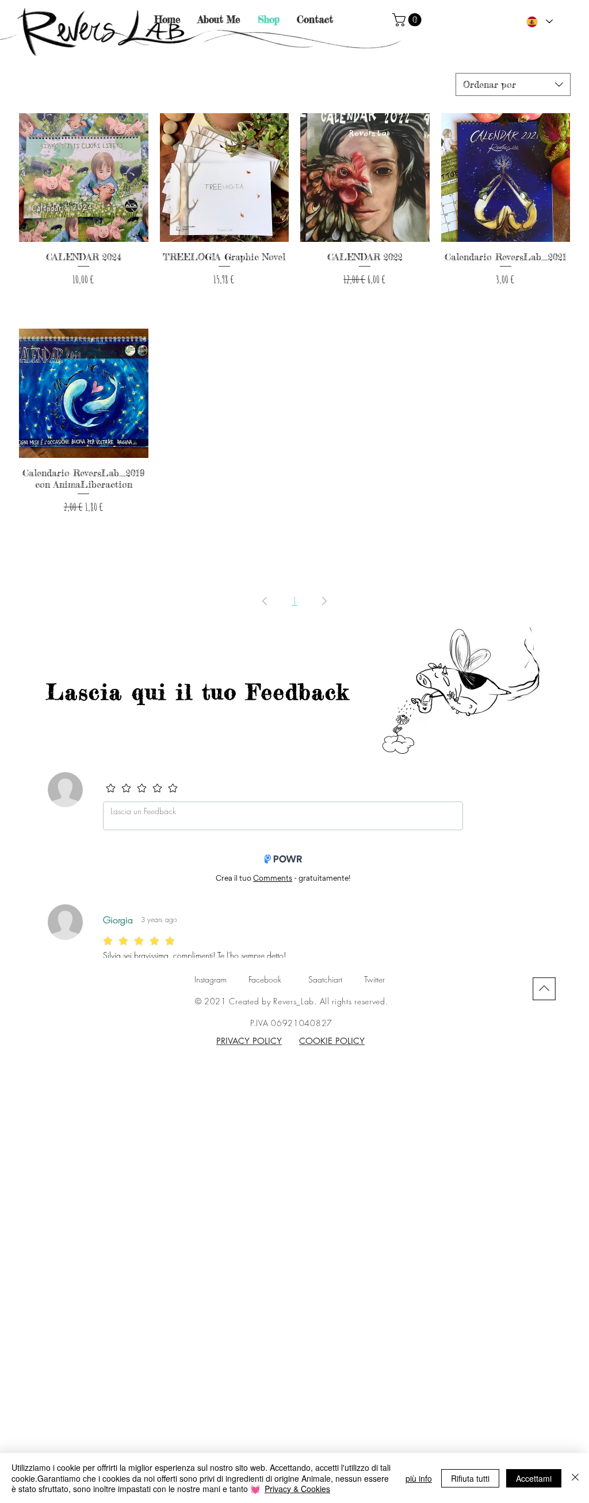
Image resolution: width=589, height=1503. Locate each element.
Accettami (534, 1478)
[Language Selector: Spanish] (539, 21)
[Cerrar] (575, 1478)
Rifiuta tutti (470, 1478)
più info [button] (419, 1478)
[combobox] (513, 84)
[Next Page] (324, 600)
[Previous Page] (264, 600)
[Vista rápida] (83, 177)
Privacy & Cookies (297, 1488)
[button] (408, 19)
